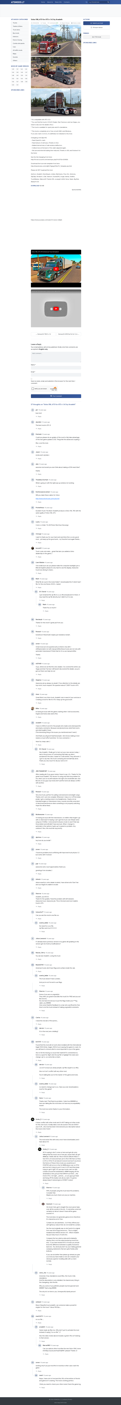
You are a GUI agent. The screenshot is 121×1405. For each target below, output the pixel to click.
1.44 (13, 72)
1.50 (22, 75)
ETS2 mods (97, 37)
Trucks (15, 23)
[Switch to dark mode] (86, 2)
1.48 (13, 75)
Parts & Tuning (17, 40)
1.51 (26, 75)
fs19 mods (64, 1402)
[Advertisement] (60, 11)
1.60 (13, 85)
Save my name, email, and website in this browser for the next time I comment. (53, 382)
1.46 (22, 72)
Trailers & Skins (17, 26)
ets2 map (57, 1402)
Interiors (15, 36)
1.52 (13, 78)
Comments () (54, 23)
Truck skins (16, 30)
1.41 (17, 69)
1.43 (26, 69)
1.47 (26, 72)
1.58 (22, 81)
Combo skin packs (19, 43)
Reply (39, 416)
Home (43, 2)
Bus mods (16, 33)
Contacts (67, 2)
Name (33, 365)
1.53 (17, 78)
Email (33, 372)
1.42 (22, 69)
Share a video (77, 23)
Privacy (70, 1399)
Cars (14, 47)
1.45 (17, 72)
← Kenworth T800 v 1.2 (43, 334)
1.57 (17, 81)
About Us (50, 2)
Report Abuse (66, 23)
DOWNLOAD (35, 186)
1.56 (13, 81)
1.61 (17, 85)
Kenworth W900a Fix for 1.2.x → (68, 334)
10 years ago (42, 410)
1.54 (22, 78)
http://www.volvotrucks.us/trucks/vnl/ (47, 499)
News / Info (58, 2)
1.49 (17, 75)
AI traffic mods (17, 50)
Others (15, 60)
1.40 (13, 69)
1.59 (26, 81)
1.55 (26, 78)
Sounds (15, 57)
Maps (14, 54)
